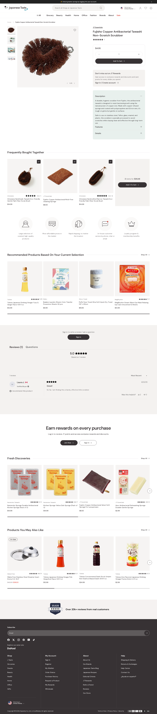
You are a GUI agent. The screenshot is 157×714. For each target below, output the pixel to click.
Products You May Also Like (25, 530)
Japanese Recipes (90, 672)
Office (84, 15)
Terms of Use (102, 711)
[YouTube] (29, 640)
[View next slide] (74, 83)
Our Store (87, 693)
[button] (99, 39)
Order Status (50, 672)
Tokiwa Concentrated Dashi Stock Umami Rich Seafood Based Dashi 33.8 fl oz (95, 578)
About (111, 15)
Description (100, 96)
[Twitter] (13, 640)
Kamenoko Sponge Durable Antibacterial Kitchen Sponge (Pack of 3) (22, 506)
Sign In (47, 660)
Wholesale (49, 689)
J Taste (10, 660)
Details (98, 133)
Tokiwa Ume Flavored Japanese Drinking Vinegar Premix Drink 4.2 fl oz (131, 578)
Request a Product (52, 681)
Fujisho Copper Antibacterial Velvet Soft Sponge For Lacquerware (94, 506)
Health (68, 15)
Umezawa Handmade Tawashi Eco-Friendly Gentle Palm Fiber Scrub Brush (23, 200)
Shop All (144, 255)
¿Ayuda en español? (128, 676)
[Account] (140, 8)
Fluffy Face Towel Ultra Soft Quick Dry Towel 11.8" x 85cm (95, 303)
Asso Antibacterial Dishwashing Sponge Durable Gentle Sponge (130, 506)
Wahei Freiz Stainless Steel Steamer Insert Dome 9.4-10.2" (23, 578)
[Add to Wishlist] (75, 30)
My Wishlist (49, 668)
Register (48, 664)
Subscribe (146, 633)
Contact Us (125, 672)
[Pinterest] (24, 640)
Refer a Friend (88, 685)
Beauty (59, 15)
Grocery (50, 15)
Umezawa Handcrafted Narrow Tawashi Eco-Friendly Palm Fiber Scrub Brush (96, 200)
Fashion (93, 15)
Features (99, 127)
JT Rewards (87, 681)
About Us (86, 660)
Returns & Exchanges (129, 664)
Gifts (9, 689)
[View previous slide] (67, 83)
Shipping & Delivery (128, 660)
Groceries (11, 664)
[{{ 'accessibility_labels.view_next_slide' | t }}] (149, 491)
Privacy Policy (112, 711)
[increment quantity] (139, 54)
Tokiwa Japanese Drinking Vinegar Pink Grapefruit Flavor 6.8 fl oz (57, 578)
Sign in (78, 337)
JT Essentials (98, 27)
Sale (118, 15)
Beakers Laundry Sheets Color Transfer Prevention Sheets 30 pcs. (57, 303)
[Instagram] (18, 640)
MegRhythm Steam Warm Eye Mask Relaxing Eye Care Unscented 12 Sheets (131, 304)
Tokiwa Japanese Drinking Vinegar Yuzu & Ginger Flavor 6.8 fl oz (23, 304)
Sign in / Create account (105, 83)
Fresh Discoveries (18, 458)
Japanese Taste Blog (91, 668)
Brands (103, 15)
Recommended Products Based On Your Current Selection (45, 255)
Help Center (125, 668)
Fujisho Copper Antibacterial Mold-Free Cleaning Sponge (58, 201)
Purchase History (51, 676)
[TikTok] (34, 640)
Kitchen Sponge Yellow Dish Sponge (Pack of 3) (60, 506)
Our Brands (87, 664)
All (40, 15)
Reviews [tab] (16, 347)
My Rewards (49, 685)
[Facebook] (8, 640)
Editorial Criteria (89, 676)
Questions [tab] (32, 347)
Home (76, 15)
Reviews (86, 689)
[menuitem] (38, 15)
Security (121, 711)
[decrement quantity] (99, 54)
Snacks (10, 668)
